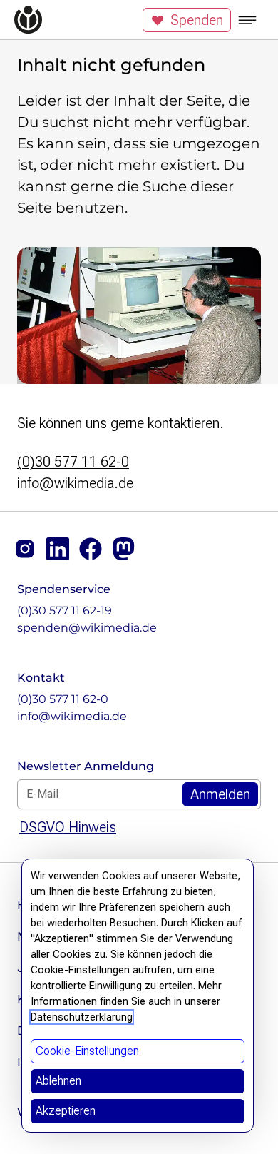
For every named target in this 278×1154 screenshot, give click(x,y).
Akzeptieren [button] (66, 1111)
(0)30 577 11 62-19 (64, 610)
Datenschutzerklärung (82, 1017)
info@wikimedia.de (75, 483)
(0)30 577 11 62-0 (73, 461)
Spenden (196, 20)
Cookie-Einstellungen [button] (87, 1051)
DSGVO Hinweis (67, 827)
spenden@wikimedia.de (87, 627)
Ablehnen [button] (58, 1081)
